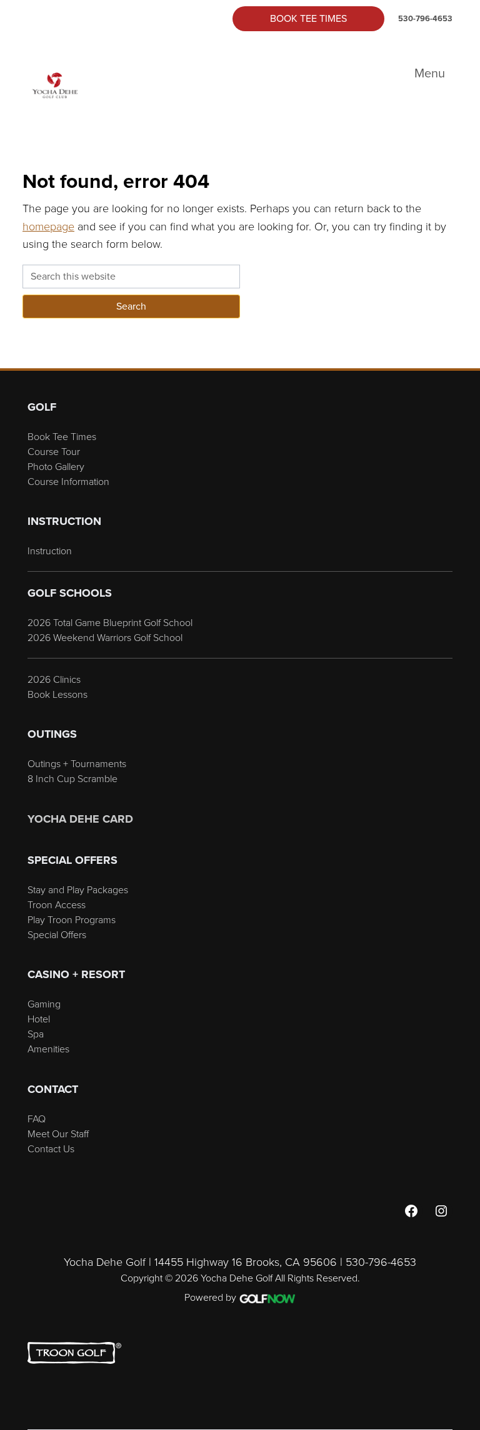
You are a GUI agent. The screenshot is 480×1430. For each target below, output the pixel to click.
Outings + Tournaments (77, 763)
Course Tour (54, 451)
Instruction (50, 550)
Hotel (39, 1019)
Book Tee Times (308, 18)
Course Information (68, 481)
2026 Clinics (54, 679)
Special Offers (57, 934)
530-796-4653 (425, 18)
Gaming (44, 1004)
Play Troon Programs (72, 919)
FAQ (37, 1118)
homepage (48, 225)
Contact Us (51, 1148)
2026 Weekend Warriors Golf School (105, 637)
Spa (36, 1034)
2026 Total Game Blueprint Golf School (110, 622)
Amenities (48, 1048)
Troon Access (57, 904)
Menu (429, 73)
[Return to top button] (464, 353)
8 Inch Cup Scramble (73, 778)
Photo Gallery (56, 466)
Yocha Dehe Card (80, 819)
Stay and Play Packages (78, 889)
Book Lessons (58, 694)
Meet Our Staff (58, 1133)
